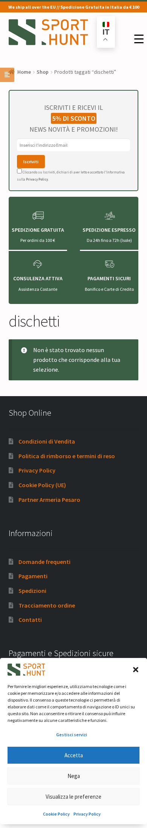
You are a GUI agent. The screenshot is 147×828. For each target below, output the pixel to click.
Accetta (73, 755)
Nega (73, 775)
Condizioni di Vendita (46, 441)
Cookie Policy (56, 814)
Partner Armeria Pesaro (49, 499)
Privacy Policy (87, 814)
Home (24, 71)
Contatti (30, 619)
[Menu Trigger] (139, 39)
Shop (43, 71)
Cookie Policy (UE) (42, 485)
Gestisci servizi (71, 734)
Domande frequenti (44, 561)
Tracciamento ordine (46, 605)
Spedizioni (32, 590)
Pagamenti (32, 576)
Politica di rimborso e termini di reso (66, 456)
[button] (135, 669)
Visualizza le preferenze (73, 796)
